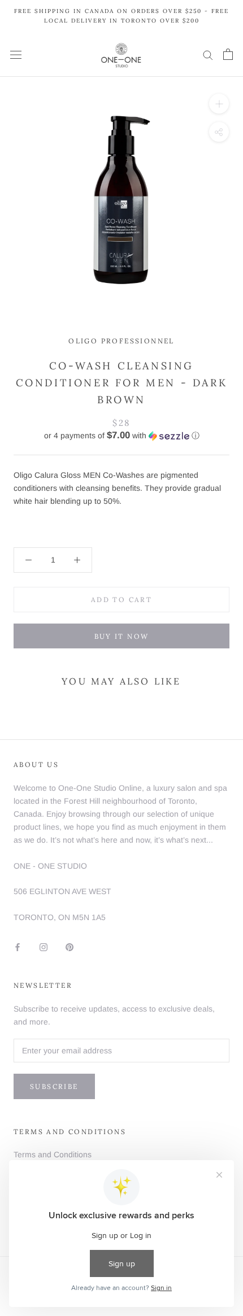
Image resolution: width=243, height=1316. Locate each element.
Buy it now (121, 636)
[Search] (208, 54)
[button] (121, 435)
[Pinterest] (69, 946)
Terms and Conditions (53, 1154)
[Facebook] (17, 946)
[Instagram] (43, 946)
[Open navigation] (15, 54)
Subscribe (54, 1086)
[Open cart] (228, 54)
